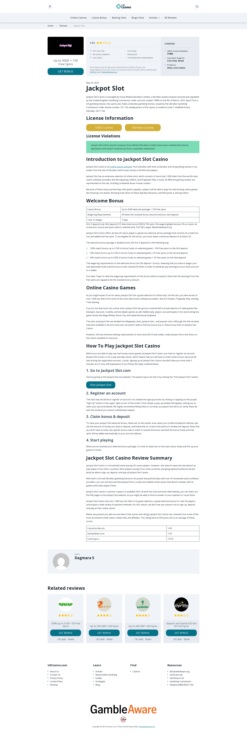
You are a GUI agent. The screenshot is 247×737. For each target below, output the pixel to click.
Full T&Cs (93, 72)
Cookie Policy (56, 681)
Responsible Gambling (106, 674)
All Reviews (171, 17)
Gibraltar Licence (143, 127)
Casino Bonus (99, 17)
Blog (97, 684)
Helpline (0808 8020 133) (181, 684)
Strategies (100, 681)
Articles (153, 17)
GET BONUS (65, 71)
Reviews (63, 25)
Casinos (136, 671)
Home (50, 25)
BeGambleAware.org (109, 72)
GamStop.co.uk (177, 678)
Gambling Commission (180, 681)
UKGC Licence (104, 127)
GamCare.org (176, 674)
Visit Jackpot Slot (100, 385)
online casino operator (121, 166)
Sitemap (54, 684)
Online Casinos (78, 17)
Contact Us (55, 674)
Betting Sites (119, 17)
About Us (54, 671)
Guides (98, 678)
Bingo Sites (137, 17)
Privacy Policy (56, 678)
